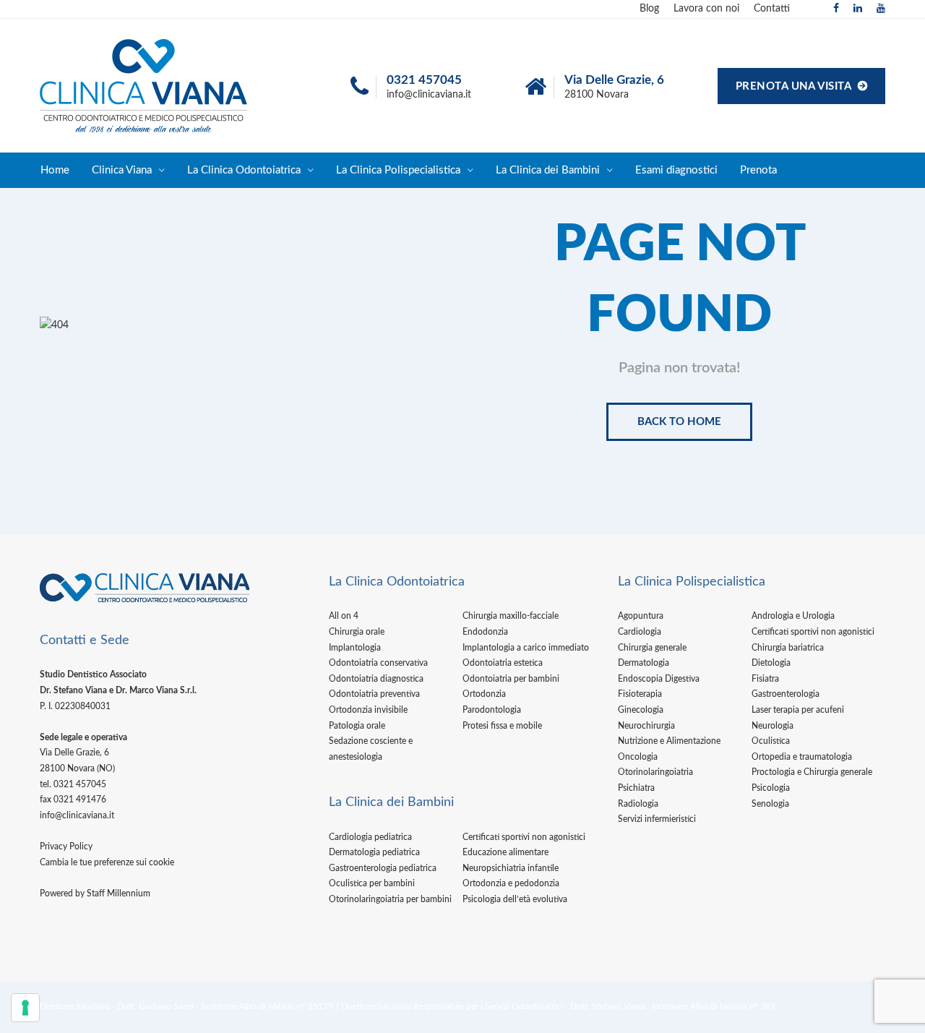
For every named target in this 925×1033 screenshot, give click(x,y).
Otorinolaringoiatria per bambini (390, 899)
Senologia (770, 804)
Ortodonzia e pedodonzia (510, 883)
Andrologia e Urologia (793, 616)
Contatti (772, 9)
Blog (649, 9)
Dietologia (771, 663)
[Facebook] (836, 9)
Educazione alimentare (505, 852)
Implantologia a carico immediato (525, 647)
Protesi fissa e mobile (502, 725)
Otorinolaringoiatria (655, 772)
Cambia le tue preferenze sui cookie (107, 862)
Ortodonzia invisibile (368, 710)
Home (54, 170)
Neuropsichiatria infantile (510, 868)
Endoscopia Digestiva (659, 678)
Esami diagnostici (676, 170)
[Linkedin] (857, 9)
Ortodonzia (484, 694)
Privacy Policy (66, 846)
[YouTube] (881, 9)
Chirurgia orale (356, 631)
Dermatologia (643, 663)
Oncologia (638, 757)
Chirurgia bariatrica (788, 647)
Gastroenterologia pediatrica (382, 868)
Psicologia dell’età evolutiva (514, 899)
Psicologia (771, 788)
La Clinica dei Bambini (548, 170)
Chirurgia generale (652, 647)
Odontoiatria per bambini (510, 678)
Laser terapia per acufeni (798, 710)
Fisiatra (765, 678)
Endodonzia (485, 631)
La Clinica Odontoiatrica (244, 170)
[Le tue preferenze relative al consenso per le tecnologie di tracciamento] (25, 1007)
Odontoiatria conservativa (378, 663)
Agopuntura (640, 616)
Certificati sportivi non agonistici (523, 837)
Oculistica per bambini (372, 883)
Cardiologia (639, 631)
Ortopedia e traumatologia (802, 757)
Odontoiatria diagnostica (376, 678)
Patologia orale (357, 725)
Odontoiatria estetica (502, 663)
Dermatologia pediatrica (374, 852)
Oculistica (771, 741)
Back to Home (679, 421)
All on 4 (343, 616)
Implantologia (355, 647)
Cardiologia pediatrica (370, 837)
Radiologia (638, 804)
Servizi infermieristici (657, 819)
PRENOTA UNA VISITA (795, 86)
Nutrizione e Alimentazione (669, 741)
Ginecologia (640, 710)
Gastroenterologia (785, 694)
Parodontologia (491, 710)
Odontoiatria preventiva (374, 694)
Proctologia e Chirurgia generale (812, 772)
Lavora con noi (706, 9)
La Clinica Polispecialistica (398, 170)
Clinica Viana (122, 170)
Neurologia (772, 725)
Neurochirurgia (646, 725)
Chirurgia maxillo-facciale (510, 616)
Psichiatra (636, 788)
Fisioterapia (640, 694)
